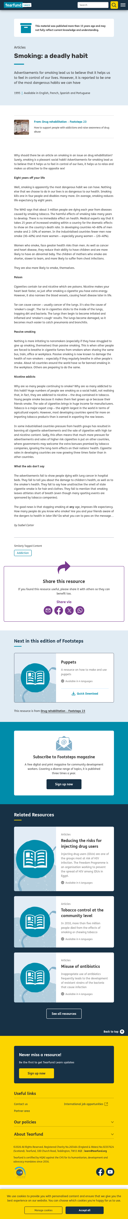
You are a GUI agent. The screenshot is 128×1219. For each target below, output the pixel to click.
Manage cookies (43, 1210)
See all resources (64, 1014)
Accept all (84, 1210)
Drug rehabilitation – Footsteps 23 (63, 711)
